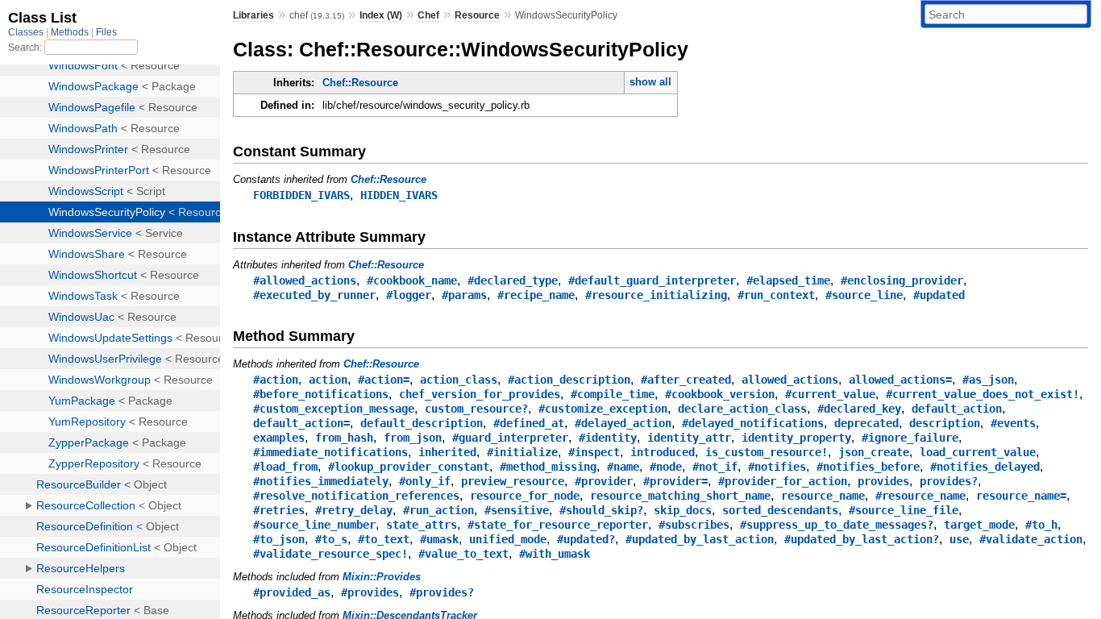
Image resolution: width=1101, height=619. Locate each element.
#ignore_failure (910, 437)
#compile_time (612, 394)
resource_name (823, 495)
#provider (604, 481)
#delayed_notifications (753, 423)
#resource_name (920, 495)
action (328, 379)
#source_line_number (314, 524)
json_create (873, 452)
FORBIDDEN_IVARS (301, 195)
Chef (428, 15)
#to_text (383, 539)
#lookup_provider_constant (408, 466)
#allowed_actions (304, 280)
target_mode (979, 524)
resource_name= (1021, 495)
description (944, 423)
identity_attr (689, 437)
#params (464, 295)
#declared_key (859, 408)
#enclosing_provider (902, 280)
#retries (279, 510)
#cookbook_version (720, 394)
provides (883, 481)
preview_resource (512, 481)
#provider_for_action (782, 481)
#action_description (569, 379)
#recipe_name (536, 295)
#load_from (285, 466)
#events (1013, 423)
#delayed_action (623, 423)
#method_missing (548, 466)
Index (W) (380, 15)
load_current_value (978, 452)
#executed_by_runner (314, 295)
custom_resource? (476, 408)
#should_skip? (601, 510)
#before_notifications (320, 394)
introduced (662, 452)
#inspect (594, 452)
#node (666, 466)
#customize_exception (602, 408)
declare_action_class (742, 408)
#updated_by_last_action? (861, 539)
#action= (383, 379)
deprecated (866, 423)
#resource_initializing (656, 295)
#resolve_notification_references (356, 495)
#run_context (776, 295)
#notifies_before (868, 466)
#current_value (830, 394)
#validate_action (1030, 539)
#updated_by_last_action (699, 539)
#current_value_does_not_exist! (982, 394)
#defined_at (528, 423)
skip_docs (683, 510)
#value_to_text (463, 553)
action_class (458, 379)
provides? (949, 481)
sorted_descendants (780, 510)
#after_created (686, 379)
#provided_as (291, 592)
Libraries (253, 15)
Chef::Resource (360, 83)
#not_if (714, 466)
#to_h (1041, 524)
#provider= (675, 481)
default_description (421, 423)
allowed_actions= (900, 379)
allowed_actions (790, 379)
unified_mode (507, 539)
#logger (408, 295)
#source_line (864, 295)
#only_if (425, 481)
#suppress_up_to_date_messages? (836, 524)
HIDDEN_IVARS (399, 195)
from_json (413, 437)
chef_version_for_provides (479, 394)
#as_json (988, 379)
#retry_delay (354, 510)
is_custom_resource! (766, 452)
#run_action (438, 510)
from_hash (344, 437)
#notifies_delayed (985, 466)
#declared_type (512, 280)
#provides (370, 592)
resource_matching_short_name (680, 495)
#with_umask (554, 553)
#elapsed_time (788, 280)
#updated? (586, 539)
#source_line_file (903, 510)
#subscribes (694, 524)
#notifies (777, 466)
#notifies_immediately (320, 481)
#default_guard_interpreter (652, 280)
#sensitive (516, 510)
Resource (477, 15)
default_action (957, 408)
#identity (608, 437)
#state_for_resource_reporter (557, 524)
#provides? (441, 592)
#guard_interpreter (510, 437)
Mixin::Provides (382, 577)
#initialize (522, 452)
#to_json (279, 539)
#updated (939, 295)
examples (279, 437)
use (959, 539)
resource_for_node (525, 495)
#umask (439, 539)
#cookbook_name (412, 280)
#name (623, 466)
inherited (447, 452)
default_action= (301, 423)
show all (650, 82)
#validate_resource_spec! (330, 553)
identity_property (796, 437)
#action (275, 379)
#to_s (331, 539)
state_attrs (421, 524)
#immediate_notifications (330, 452)
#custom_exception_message (333, 408)
